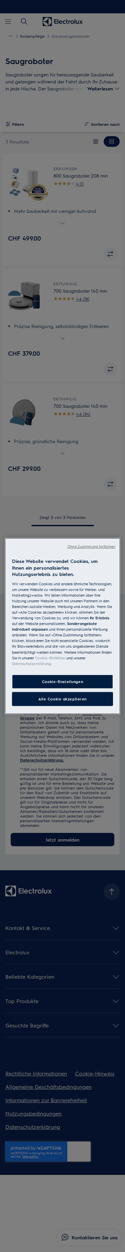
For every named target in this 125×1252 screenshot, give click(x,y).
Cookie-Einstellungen (62, 681)
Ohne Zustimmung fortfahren (91, 546)
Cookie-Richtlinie (50, 657)
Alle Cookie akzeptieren (62, 698)
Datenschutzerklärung (31, 663)
